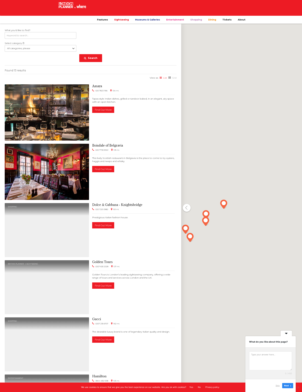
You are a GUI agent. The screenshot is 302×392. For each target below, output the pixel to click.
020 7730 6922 (101, 150)
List (165, 77)
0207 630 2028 (101, 266)
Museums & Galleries (147, 19)
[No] (298, 387)
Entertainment (175, 19)
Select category (13, 43)
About (241, 19)
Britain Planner (16, 264)
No (199, 387)
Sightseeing (121, 19)
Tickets (227, 19)
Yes (191, 387)
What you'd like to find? (17, 30)
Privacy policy (212, 387)
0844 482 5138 (101, 381)
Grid (174, 77)
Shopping (196, 19)
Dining (212, 19)
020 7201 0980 (101, 209)
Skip (278, 385)
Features (102, 19)
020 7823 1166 (101, 90)
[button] (185, 229)
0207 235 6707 (101, 323)
